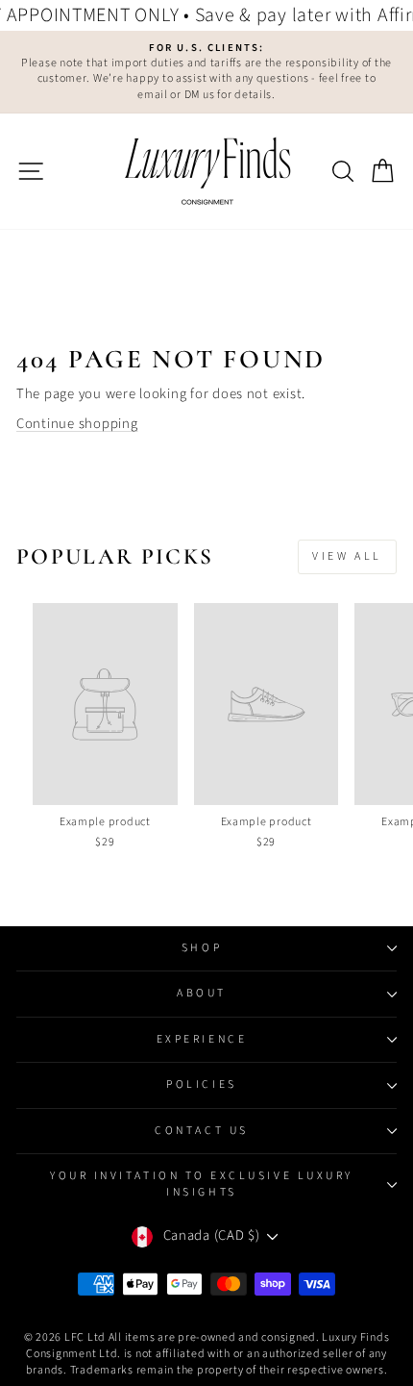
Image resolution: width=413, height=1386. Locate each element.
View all (347, 556)
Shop (202, 948)
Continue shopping (77, 424)
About (202, 993)
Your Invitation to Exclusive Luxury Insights (201, 1183)
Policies (201, 1084)
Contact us (201, 1130)
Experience (202, 1039)
